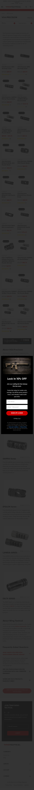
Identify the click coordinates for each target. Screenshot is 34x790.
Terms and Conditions (13, 427)
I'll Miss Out (17, 418)
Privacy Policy (23, 427)
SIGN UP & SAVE (17, 413)
